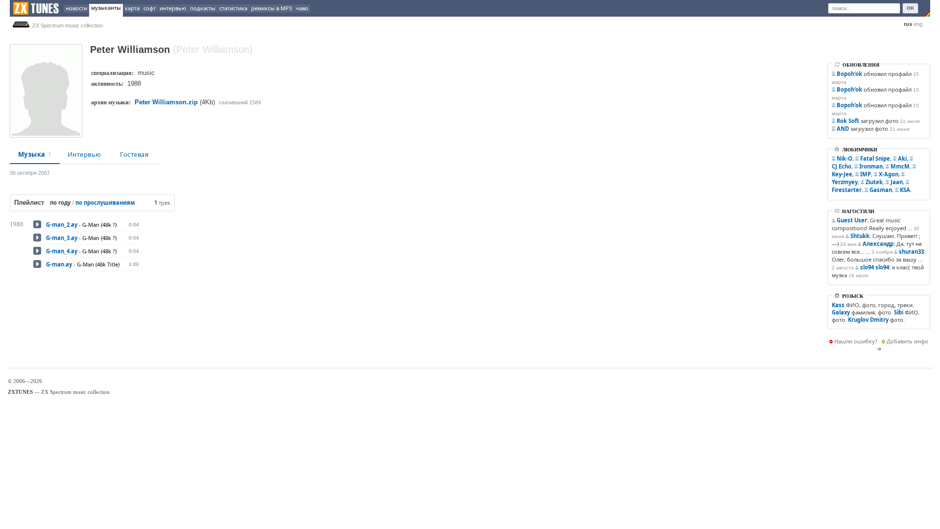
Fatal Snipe (875, 158)
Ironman (871, 166)
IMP (865, 174)
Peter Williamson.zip (166, 102)
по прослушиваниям (105, 202)
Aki (902, 158)
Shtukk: (860, 236)
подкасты (202, 8)
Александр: (879, 243)
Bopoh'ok (849, 73)
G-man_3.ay (61, 237)
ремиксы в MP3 (271, 8)
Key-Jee (842, 174)
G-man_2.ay (61, 224)
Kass (838, 305)
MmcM (900, 166)
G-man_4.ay (61, 251)
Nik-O (844, 158)
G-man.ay (59, 264)
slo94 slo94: (875, 267)
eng (918, 24)
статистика (233, 8)
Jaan (897, 182)
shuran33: (912, 251)
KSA (905, 189)
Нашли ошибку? (855, 341)
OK (910, 8)
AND (843, 128)
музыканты (106, 7)
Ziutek (874, 182)
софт (149, 8)
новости (76, 8)
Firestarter (847, 189)
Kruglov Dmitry (868, 319)
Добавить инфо (907, 341)
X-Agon (888, 174)
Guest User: (853, 220)
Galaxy (841, 312)
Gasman (881, 189)
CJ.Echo (841, 166)
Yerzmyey (845, 182)
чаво (302, 8)
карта (132, 8)
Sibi (898, 312)
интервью (173, 8)
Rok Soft (848, 120)
